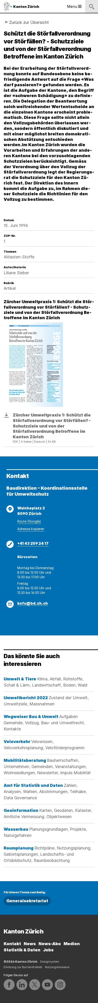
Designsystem (49, 961)
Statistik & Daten (22, 949)
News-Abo (50, 943)
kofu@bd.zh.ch (32, 603)
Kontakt (12, 943)
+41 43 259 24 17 (33, 543)
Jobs (48, 949)
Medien (72, 943)
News (30, 943)
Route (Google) (29, 521)
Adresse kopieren (30, 529)
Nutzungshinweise (57, 967)
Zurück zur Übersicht (29, 22)
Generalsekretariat (27, 900)
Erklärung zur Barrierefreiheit (23, 967)
